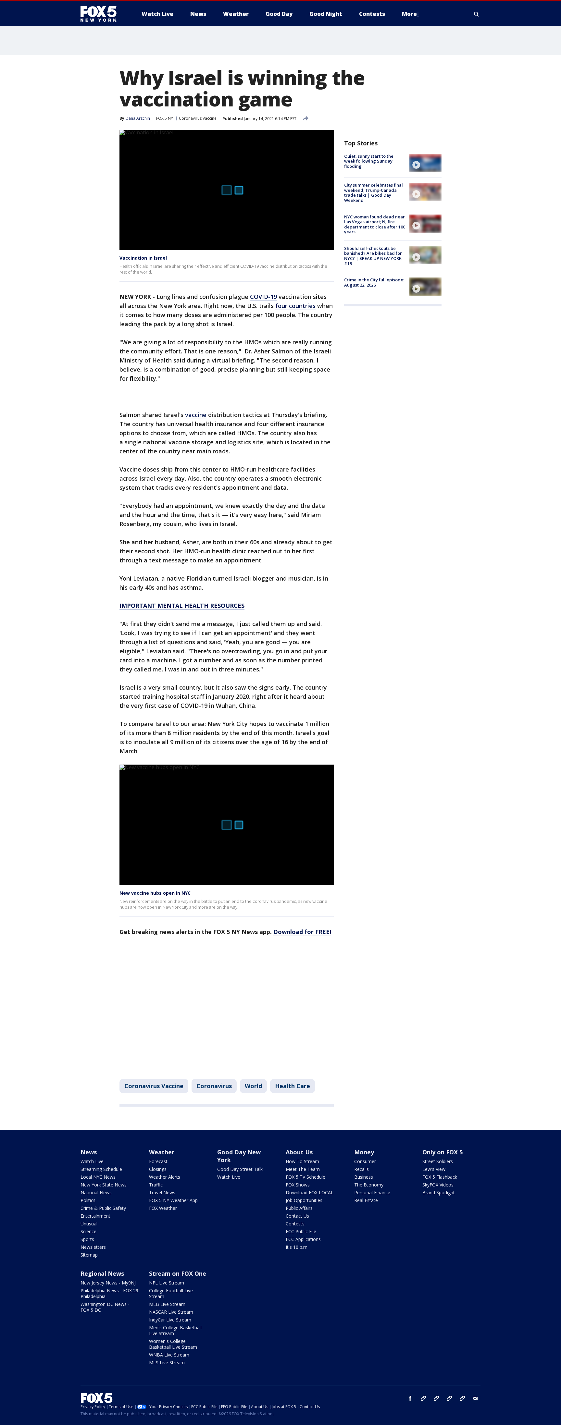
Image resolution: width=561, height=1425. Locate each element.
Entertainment (95, 1216)
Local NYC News (98, 1177)
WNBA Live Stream (169, 1355)
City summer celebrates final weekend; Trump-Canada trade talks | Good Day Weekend (373, 192)
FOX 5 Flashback (439, 1177)
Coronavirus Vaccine (198, 118)
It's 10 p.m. (297, 1247)
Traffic (156, 1185)
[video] (425, 163)
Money (364, 1152)
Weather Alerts (164, 1177)
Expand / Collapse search (476, 14)
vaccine (195, 415)
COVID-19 (263, 297)
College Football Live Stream (171, 1293)
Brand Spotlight (438, 1192)
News (89, 1152)
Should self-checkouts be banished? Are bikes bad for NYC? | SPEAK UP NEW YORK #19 (373, 255)
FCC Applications (303, 1239)
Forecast (158, 1161)
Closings (158, 1169)
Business (363, 1177)
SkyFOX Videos (438, 1185)
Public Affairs (299, 1208)
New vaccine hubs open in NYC (155, 893)
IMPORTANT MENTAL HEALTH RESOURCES (181, 605)
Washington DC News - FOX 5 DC (105, 1307)
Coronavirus (214, 1086)
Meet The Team (303, 1169)
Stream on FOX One (177, 1273)
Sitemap (89, 1255)
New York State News (104, 1185)
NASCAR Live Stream (171, 1312)
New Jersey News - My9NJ (108, 1283)
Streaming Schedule (101, 1169)
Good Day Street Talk (240, 1169)
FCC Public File (301, 1231)
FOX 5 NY (164, 118)
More (409, 14)
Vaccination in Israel (143, 258)
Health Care (292, 1086)
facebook (410, 1398)
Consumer (365, 1161)
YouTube (449, 1398)
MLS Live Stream (167, 1362)
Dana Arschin (138, 118)
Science (88, 1231)
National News (96, 1192)
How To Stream (302, 1161)
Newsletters (93, 1247)
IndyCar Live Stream (170, 1320)
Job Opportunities (304, 1200)
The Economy (368, 1185)
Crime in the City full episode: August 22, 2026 (374, 282)
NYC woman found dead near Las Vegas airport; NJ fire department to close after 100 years (374, 224)
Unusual (89, 1224)
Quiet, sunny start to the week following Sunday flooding (368, 161)
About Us (299, 1152)
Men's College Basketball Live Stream (175, 1330)
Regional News (102, 1273)
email (475, 1398)
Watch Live (92, 1161)
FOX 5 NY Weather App (173, 1200)
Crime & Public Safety (103, 1208)
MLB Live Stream (167, 1304)
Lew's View (433, 1169)
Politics (88, 1200)
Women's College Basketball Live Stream (173, 1344)
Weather (161, 1152)
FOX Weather (163, 1208)
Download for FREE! (302, 932)
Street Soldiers (437, 1161)
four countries (295, 306)
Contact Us (297, 1216)
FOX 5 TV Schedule (305, 1177)
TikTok (436, 1398)
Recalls (361, 1169)
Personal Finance (372, 1192)
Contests (295, 1224)
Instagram (423, 1398)
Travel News (162, 1192)
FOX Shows (298, 1185)
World (253, 1086)
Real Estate (366, 1200)
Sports (87, 1239)
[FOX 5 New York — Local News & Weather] (102, 14)
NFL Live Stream (166, 1283)
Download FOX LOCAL (309, 1192)
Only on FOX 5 (442, 1152)
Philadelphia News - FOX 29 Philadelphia (109, 1293)
